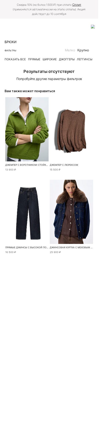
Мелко (70, 50)
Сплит (76, 4)
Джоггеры (67, 59)
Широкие (50, 59)
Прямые (34, 59)
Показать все (15, 59)
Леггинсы (84, 59)
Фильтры (10, 50)
